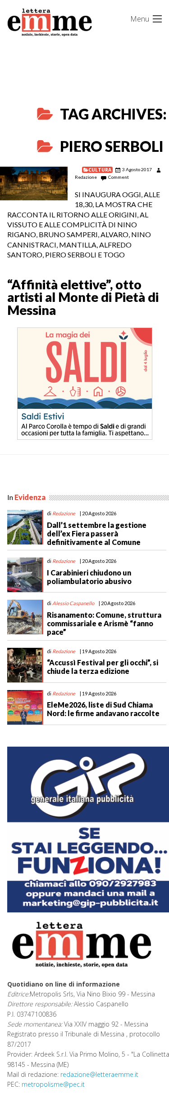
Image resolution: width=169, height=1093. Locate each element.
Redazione (86, 177)
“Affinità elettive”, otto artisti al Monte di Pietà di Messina (83, 297)
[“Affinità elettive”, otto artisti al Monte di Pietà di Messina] (34, 183)
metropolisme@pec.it (53, 1084)
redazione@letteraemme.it (99, 1074)
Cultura (99, 170)
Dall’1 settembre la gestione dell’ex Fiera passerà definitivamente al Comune (96, 533)
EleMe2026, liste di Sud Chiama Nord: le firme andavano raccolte (103, 708)
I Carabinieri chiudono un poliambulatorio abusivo (89, 576)
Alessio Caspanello (73, 603)
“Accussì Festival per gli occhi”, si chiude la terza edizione (102, 666)
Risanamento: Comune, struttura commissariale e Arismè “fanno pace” (104, 623)
